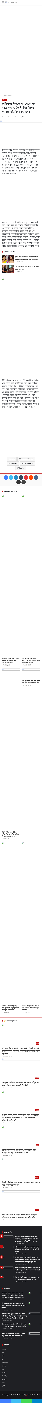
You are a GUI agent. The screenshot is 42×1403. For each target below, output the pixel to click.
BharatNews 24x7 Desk (11, 117)
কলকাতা (4, 1349)
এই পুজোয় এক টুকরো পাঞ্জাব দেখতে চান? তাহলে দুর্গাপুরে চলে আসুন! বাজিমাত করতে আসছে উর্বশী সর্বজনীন (27, 1249)
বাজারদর (4, 1366)
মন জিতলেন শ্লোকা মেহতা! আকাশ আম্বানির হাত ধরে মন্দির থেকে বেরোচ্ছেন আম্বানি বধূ (10, 660)
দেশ (2, 1359)
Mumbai (21, 468)
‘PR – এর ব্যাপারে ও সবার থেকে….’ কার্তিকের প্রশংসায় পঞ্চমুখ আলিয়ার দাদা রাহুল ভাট (31, 660)
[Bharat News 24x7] (11, 2)
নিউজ (3, 1352)
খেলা (3, 1369)
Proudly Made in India (33, 1395)
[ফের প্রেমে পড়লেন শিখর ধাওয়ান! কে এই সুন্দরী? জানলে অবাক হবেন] (8, 269)
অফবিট (3, 1386)
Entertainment (27, 463)
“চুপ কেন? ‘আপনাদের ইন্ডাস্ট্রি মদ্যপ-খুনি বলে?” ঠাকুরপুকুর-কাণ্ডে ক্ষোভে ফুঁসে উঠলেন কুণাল (10, 1008)
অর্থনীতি (3, 1372)
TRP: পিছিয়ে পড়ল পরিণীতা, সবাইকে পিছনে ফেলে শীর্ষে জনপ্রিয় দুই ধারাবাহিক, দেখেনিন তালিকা (10, 834)
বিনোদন (10, 95)
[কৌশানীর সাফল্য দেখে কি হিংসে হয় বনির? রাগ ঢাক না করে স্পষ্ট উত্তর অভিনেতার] (31, 923)
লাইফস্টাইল (4, 1379)
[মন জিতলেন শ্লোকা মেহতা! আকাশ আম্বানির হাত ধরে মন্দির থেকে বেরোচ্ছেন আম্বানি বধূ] (11, 575)
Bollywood (13, 463)
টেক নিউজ (4, 1376)
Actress (12, 459)
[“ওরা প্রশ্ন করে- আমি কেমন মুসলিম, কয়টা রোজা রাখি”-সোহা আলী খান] (31, 673)
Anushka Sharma (26, 459)
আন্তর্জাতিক (5, 1362)
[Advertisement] (21, 27)
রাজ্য (3, 1356)
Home (5, 95)
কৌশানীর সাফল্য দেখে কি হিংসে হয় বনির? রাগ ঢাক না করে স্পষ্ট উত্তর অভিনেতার (30, 1008)
